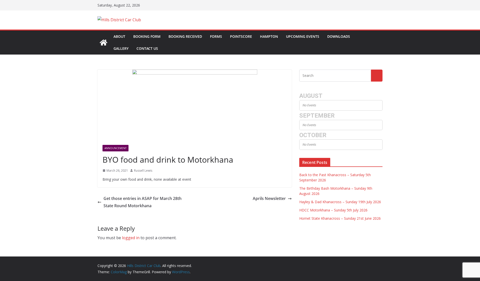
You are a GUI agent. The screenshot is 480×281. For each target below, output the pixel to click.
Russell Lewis (143, 170)
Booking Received (185, 36)
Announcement (115, 148)
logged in (131, 237)
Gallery (121, 48)
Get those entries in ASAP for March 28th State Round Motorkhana (143, 202)
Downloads (338, 36)
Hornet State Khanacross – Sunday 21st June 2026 (340, 218)
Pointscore (241, 36)
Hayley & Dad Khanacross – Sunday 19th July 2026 (340, 201)
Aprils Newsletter (269, 198)
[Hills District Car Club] (104, 43)
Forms (216, 36)
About (119, 36)
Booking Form (146, 36)
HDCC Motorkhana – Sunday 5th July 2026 (333, 210)
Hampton (269, 36)
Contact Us (147, 48)
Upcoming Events (302, 36)
